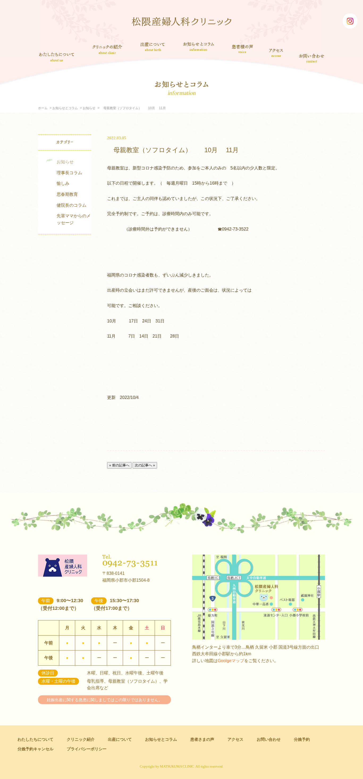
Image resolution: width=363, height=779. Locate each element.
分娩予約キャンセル (35, 749)
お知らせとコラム (198, 46)
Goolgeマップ (231, 660)
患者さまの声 (242, 48)
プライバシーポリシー (87, 749)
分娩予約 (302, 739)
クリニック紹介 (107, 50)
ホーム (43, 108)
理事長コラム (69, 173)
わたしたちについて (56, 57)
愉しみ (63, 183)
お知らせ (89, 108)
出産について (153, 46)
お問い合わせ (312, 58)
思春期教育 (67, 194)
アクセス (276, 53)
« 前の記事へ (119, 465)
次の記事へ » (145, 465)
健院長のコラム (71, 205)
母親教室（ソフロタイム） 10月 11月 (173, 150)
